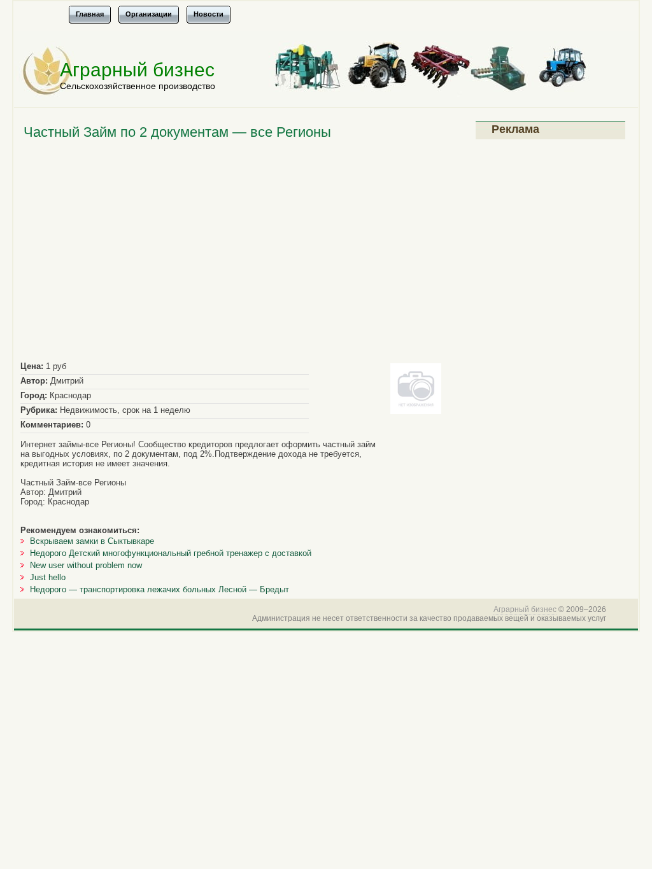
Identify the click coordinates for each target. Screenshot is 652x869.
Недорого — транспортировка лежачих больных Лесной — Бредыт (159, 589)
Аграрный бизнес (137, 69)
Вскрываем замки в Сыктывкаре (92, 541)
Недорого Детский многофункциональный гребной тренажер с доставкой (170, 553)
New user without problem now (86, 565)
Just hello (48, 577)
